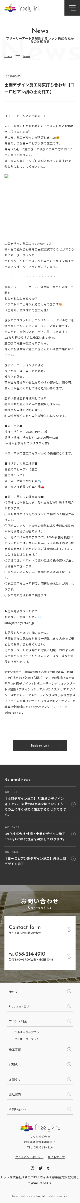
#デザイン (24, 689)
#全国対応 (18, 706)
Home (8, 56)
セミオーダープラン (26, 1039)
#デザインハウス (37, 701)
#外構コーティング (45, 683)
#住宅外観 (15, 678)
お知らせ (15, 1079)
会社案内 (15, 1094)
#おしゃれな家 (62, 695)
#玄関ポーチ (40, 678)
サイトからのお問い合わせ (25, 929)
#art (20, 712)
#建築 (12, 689)
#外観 (27, 678)
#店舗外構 (31, 672)
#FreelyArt (34, 706)
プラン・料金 (18, 1021)
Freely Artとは (19, 1006)
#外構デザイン (21, 683)
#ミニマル (38, 689)
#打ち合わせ (12, 672)
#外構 (43, 672)
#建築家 (57, 678)
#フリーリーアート (55, 706)
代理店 (13, 1064)
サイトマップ (56, 1157)
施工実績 (15, 1049)
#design (10, 712)
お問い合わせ (18, 1109)
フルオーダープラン (26, 1032)
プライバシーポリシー (29, 1157)
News (26, 56)
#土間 (51, 672)
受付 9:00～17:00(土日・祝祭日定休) (31, 956)
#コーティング (42, 695)
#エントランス (60, 701)
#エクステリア (21, 695)
